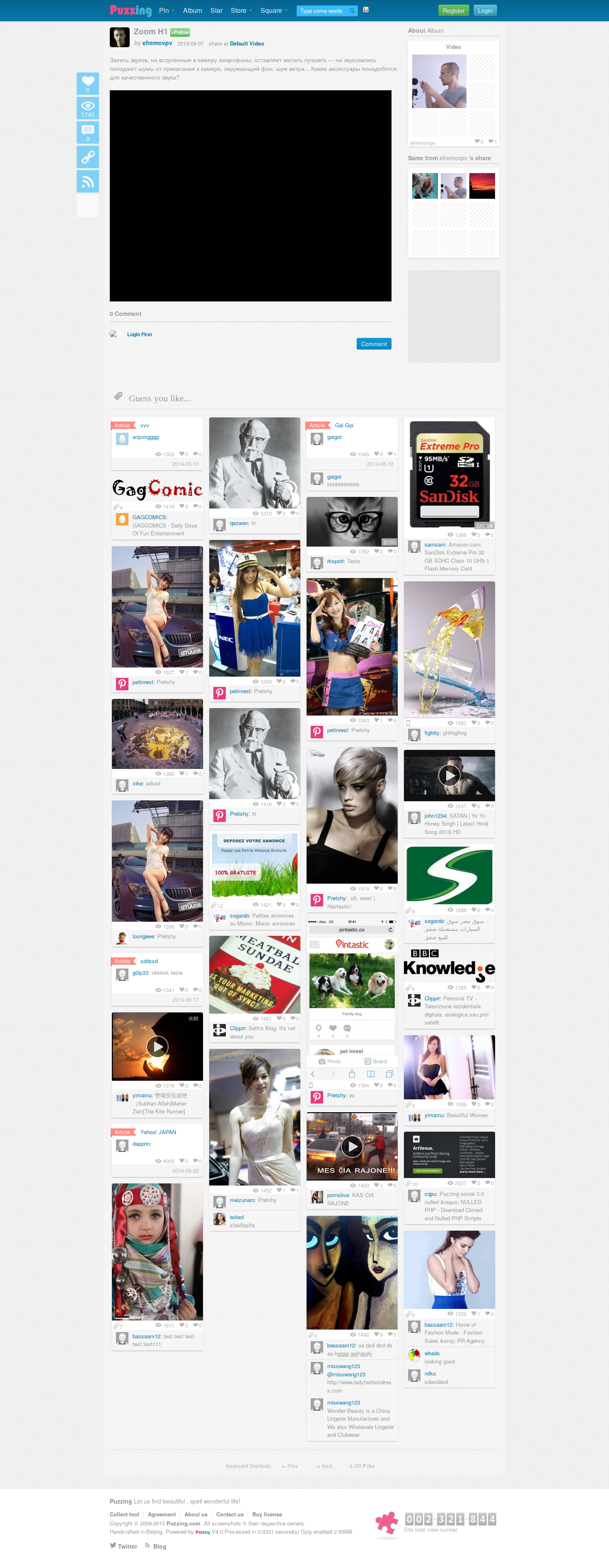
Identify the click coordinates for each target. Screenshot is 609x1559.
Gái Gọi (344, 425)
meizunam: (243, 1200)
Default (239, 43)
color (88, 205)
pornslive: (338, 1195)
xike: (138, 783)
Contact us (230, 1514)
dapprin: (142, 1143)
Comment (374, 344)
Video (256, 43)
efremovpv (157, 43)
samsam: (436, 544)
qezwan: (240, 523)
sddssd (149, 961)
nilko (430, 1373)
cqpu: (431, 1194)
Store (239, 10)
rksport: (336, 561)
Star (216, 10)
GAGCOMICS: (150, 517)
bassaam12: (147, 1336)
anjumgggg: (146, 437)
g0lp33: (141, 972)
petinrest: (241, 691)
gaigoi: (335, 437)
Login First (139, 334)
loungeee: (144, 936)
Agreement (162, 1514)
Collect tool (124, 1514)
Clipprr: (238, 1028)
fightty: (433, 733)
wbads (432, 1353)
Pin (165, 10)
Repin (282, 426)
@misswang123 (346, 1374)
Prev (293, 1465)
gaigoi (334, 476)
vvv (144, 425)
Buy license (267, 1514)
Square (272, 10)
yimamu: (143, 1095)
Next (327, 1465)
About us (196, 1514)
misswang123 (343, 1366)
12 (220, 905)
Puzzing (121, 1501)
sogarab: (240, 915)
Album (192, 10)
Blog (160, 1546)
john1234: (436, 815)
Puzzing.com (184, 1523)
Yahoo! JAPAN (158, 1132)
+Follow (180, 32)
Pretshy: (240, 813)
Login (485, 10)
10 (415, 1183)
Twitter (127, 1546)
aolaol (237, 1217)
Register (454, 10)
